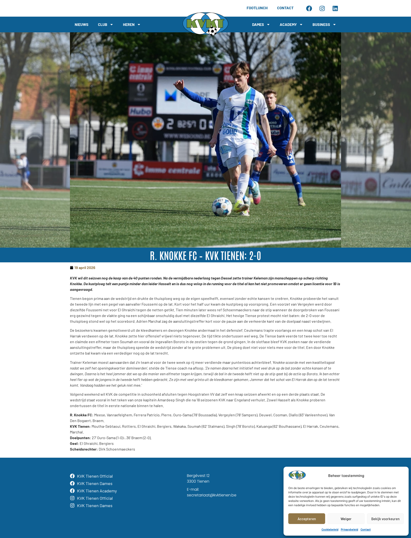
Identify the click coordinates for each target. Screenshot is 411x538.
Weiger (346, 519)
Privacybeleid (349, 529)
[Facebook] (309, 8)
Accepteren (307, 519)
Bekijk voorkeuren (385, 519)
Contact (366, 529)
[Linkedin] (335, 8)
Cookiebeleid (330, 529)
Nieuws (81, 24)
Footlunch (257, 7)
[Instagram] (322, 8)
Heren (129, 24)
